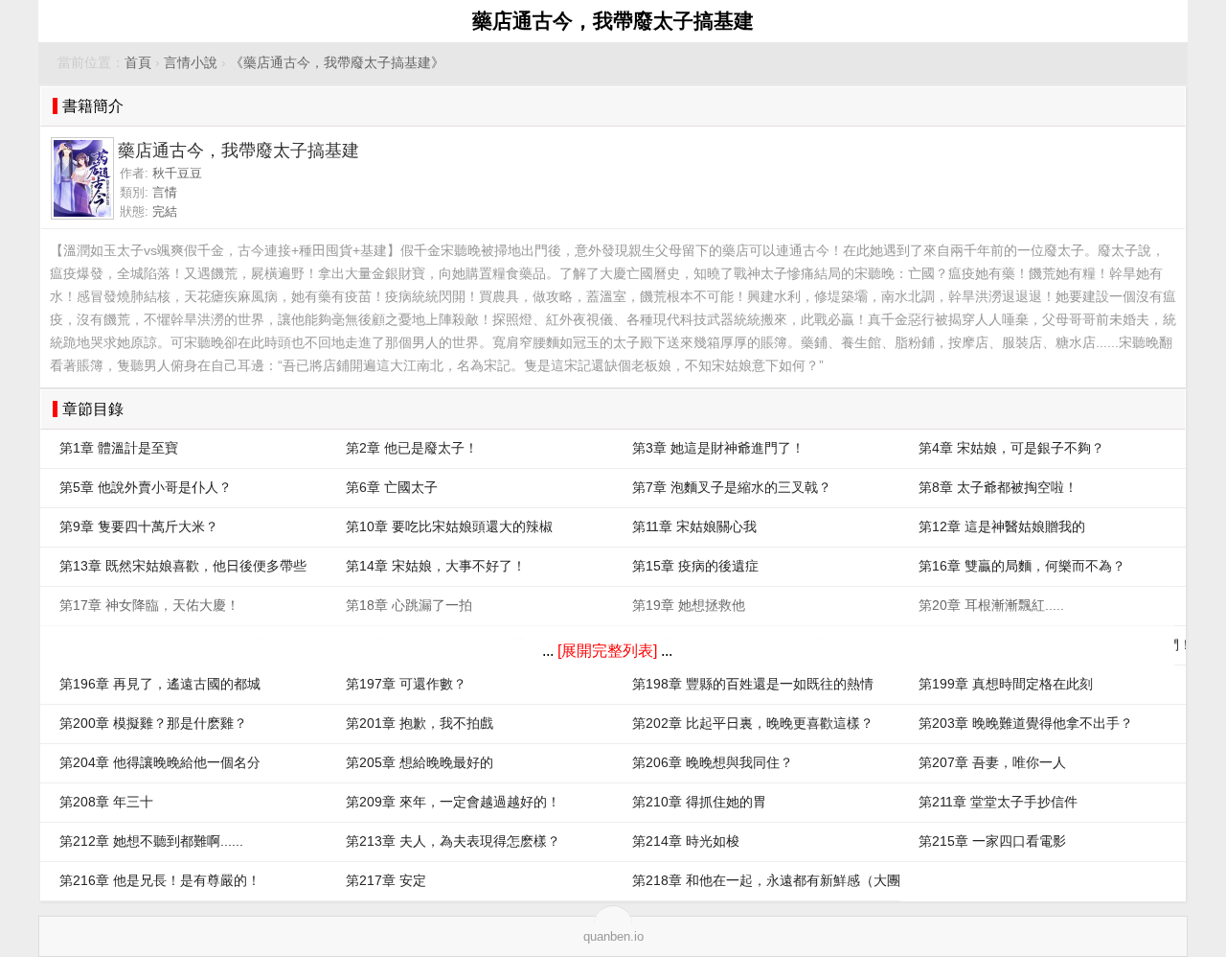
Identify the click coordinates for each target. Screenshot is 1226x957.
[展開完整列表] (607, 650)
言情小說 (190, 63)
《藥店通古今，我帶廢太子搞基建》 (337, 63)
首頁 (138, 63)
